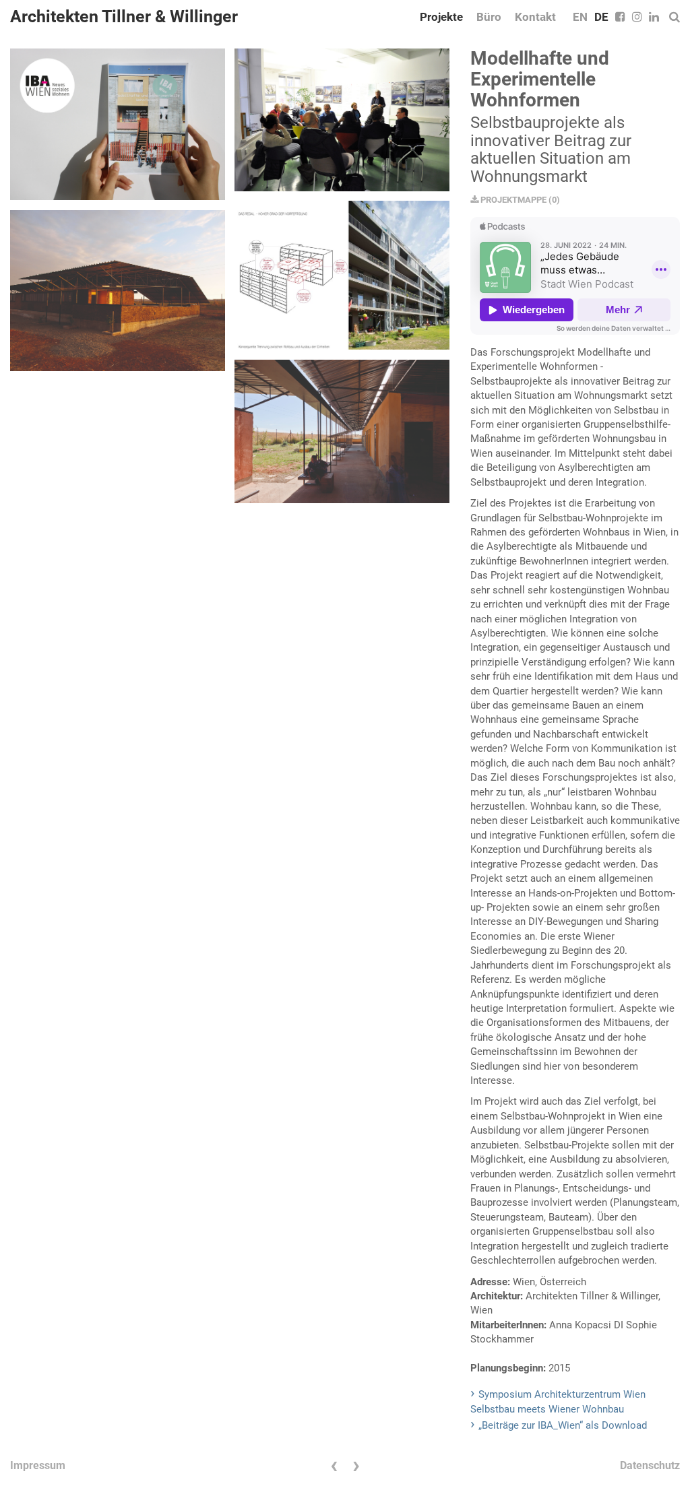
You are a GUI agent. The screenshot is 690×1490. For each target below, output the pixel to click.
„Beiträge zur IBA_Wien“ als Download (562, 1425)
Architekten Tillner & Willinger (124, 16)
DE (601, 17)
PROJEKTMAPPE (512, 200)
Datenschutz (650, 1465)
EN (580, 17)
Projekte (441, 17)
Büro (488, 17)
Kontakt (535, 17)
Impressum (37, 1465)
